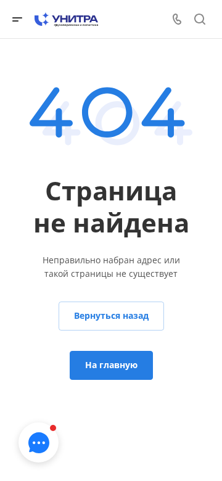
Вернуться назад (111, 315)
